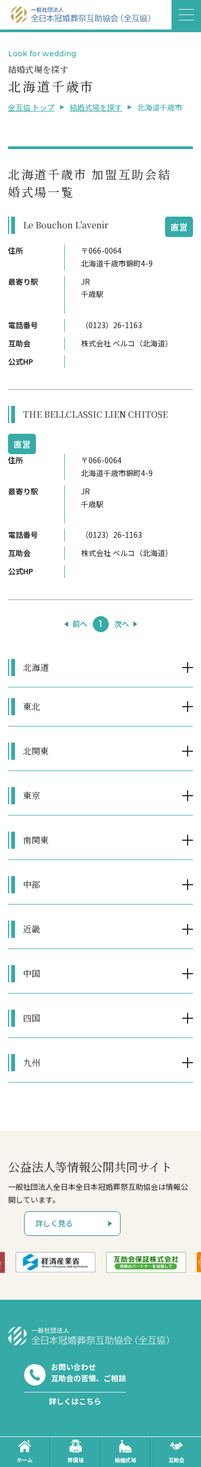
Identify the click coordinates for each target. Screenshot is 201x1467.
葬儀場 (76, 1460)
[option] (55, 1262)
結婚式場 (125, 1460)
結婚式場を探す (96, 107)
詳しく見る (54, 1223)
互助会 (176, 1460)
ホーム (25, 1460)
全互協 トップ (31, 107)
